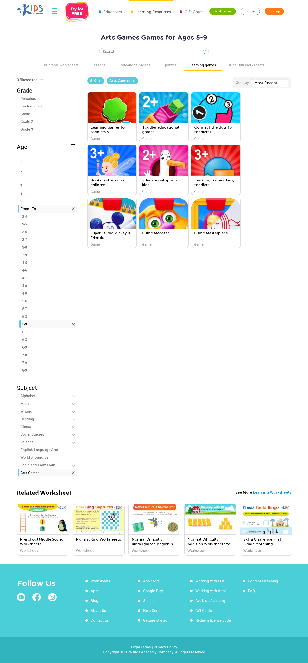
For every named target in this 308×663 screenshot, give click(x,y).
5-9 (24, 324)
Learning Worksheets (272, 492)
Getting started (155, 620)
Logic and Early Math (37, 465)
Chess (25, 426)
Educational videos (134, 65)
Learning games (203, 65)
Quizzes (170, 65)
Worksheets (100, 580)
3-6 (24, 231)
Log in (250, 11)
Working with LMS (210, 580)
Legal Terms (141, 646)
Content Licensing (263, 580)
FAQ (251, 590)
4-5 (24, 262)
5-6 (24, 301)
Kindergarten (31, 106)
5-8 (24, 316)
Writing (26, 411)
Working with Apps (211, 590)
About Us (98, 610)
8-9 (24, 370)
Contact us (100, 620)
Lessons (99, 65)
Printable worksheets (61, 65)
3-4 (24, 216)
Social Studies (32, 434)
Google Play (153, 590)
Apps (95, 590)
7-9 (24, 362)
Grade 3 (26, 129)
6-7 (24, 331)
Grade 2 (26, 121)
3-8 (24, 247)
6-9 (24, 347)
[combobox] (269, 83)
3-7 (24, 239)
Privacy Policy (165, 646)
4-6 (24, 270)
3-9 (24, 254)
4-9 (24, 293)
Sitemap (150, 600)
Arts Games (29, 472)
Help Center (153, 610)
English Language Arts (39, 449)
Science (26, 441)
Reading (27, 418)
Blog (94, 600)
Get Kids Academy (210, 600)
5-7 (24, 308)
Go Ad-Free (222, 11)
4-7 (24, 277)
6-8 (24, 339)
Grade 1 (26, 113)
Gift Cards (193, 11)
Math (24, 403)
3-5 (24, 224)
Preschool (28, 98)
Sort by (242, 82)
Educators (112, 11)
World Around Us (34, 457)
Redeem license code (213, 620)
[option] (43, 530)
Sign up (274, 11)
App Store (151, 580)
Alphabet (27, 395)
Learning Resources (152, 11)
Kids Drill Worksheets (246, 65)
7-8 (24, 354)
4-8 (24, 285)
